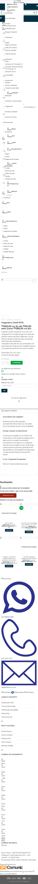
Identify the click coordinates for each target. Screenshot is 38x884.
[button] (18, 368)
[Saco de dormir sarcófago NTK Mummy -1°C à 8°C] (29, 512)
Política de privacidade (9, 710)
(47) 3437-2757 (6, 658)
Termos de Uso (6, 717)
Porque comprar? (10, 411)
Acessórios (17, 319)
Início (3, 319)
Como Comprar (7, 735)
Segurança (5, 713)
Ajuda (17, 1)
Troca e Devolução (8, 706)
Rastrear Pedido (7, 746)
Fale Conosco (6, 742)
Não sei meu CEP (7, 382)
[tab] (19, 411)
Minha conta (6, 738)
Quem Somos (6, 731)
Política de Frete (7, 703)
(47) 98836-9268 (7, 617)
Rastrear (19, 2)
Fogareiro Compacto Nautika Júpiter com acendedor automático (9, 558)
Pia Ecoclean (9, 523)
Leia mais (9, 530)
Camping (9, 319)
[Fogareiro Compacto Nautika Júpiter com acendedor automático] (9, 546)
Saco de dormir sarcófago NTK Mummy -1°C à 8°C (29, 523)
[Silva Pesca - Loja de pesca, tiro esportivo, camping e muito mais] (30, 7)
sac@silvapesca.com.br (8, 687)
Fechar (9, 195)
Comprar (17, 363)
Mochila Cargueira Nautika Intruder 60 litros (29, 557)
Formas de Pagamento (19, 398)
